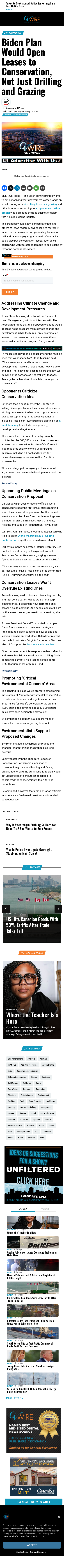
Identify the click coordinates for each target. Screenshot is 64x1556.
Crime (9, 1250)
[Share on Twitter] (11, 188)
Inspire (9, 1009)
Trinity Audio (30, 176)
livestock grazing (46, 204)
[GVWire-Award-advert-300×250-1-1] (33, 1452)
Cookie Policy (22, 1552)
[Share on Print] (23, 188)
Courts (46, 10)
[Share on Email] (30, 188)
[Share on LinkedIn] (17, 188)
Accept (32, 1545)
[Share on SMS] (36, 188)
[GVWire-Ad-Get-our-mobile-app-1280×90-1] (32, 349)
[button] (59, 1517)
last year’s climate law (40, 644)
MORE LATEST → (15, 1398)
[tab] (23, 1209)
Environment (13, 33)
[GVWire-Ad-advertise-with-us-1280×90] (32, 162)
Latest (9, 914)
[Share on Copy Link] (42, 188)
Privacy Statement (38, 1552)
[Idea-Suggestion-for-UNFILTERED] (34, 1203)
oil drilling (29, 204)
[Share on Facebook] (4, 188)
